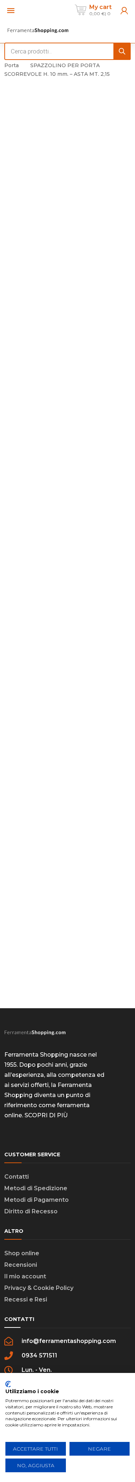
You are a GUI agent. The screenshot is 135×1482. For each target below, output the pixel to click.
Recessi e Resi (25, 1299)
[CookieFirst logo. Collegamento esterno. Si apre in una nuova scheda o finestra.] (8, 1384)
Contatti (16, 1176)
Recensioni (20, 1264)
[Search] (122, 51)
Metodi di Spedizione (35, 1188)
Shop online (21, 1253)
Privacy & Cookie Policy (38, 1287)
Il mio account (25, 1276)
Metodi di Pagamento (36, 1199)
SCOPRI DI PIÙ (46, 1115)
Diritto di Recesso (31, 1211)
